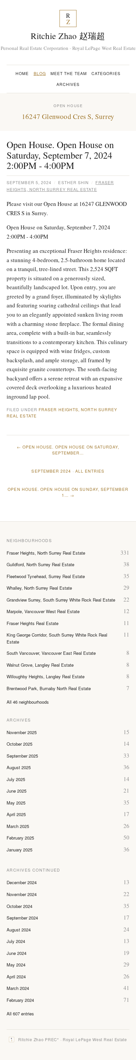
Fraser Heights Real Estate (32, 623)
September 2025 (22, 756)
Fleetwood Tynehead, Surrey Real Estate (46, 576)
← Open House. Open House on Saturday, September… (68, 449)
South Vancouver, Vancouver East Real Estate (51, 653)
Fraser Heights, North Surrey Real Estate (46, 553)
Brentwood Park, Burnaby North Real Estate (49, 688)
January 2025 (19, 849)
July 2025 (16, 779)
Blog (40, 73)
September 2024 (51, 471)
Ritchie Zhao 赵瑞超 (68, 35)
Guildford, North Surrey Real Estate (40, 564)
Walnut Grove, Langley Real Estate (40, 665)
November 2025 (22, 732)
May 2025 (16, 803)
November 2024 (22, 894)
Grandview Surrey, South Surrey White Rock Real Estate (61, 600)
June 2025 (16, 791)
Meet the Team (69, 73)
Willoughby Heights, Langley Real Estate (46, 676)
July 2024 (16, 941)
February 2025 (20, 838)
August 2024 (19, 929)
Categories (105, 73)
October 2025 (19, 744)
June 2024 (16, 953)
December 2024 (22, 882)
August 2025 (19, 767)
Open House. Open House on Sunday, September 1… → (68, 492)
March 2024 (18, 988)
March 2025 (18, 826)
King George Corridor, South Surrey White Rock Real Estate (57, 638)
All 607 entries (20, 1013)
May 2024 (16, 965)
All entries (90, 471)
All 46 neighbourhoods (28, 702)
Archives (68, 84)
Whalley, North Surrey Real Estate (39, 588)
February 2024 (20, 1000)
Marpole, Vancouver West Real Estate (43, 611)
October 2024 (19, 906)
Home (22, 73)
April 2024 (16, 976)
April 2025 (16, 814)
